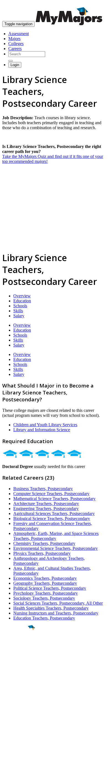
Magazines (11, 717)
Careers (15, 48)
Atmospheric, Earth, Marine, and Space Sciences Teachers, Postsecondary (56, 536)
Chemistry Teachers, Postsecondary (44, 543)
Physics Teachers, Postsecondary (42, 553)
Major (15, 647)
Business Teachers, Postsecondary (43, 488)
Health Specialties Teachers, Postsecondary (51, 608)
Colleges (16, 43)
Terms (7, 760)
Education (22, 300)
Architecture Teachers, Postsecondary (46, 503)
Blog (6, 727)
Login (15, 65)
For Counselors (15, 707)
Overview (22, 295)
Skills (18, 310)
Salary (18, 315)
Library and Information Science (41, 429)
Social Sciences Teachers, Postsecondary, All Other (58, 603)
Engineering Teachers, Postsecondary (46, 508)
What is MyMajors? (19, 702)
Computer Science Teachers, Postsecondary (51, 493)
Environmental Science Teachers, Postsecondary (55, 548)
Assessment (18, 33)
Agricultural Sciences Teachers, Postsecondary (54, 513)
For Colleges (13, 712)
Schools (20, 305)
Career (16, 670)
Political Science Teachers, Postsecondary (49, 588)
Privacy (22, 760)
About (9, 691)
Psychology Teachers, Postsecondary (45, 593)
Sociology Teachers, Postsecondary (44, 598)
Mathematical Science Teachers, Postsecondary (54, 498)
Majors (14, 38)
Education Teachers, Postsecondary (44, 618)
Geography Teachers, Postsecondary (45, 583)
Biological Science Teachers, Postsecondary (51, 518)
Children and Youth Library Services (45, 424)
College (17, 659)
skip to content (94, 4)
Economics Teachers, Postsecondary (45, 578)
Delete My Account (19, 722)
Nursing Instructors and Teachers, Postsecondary (55, 613)
